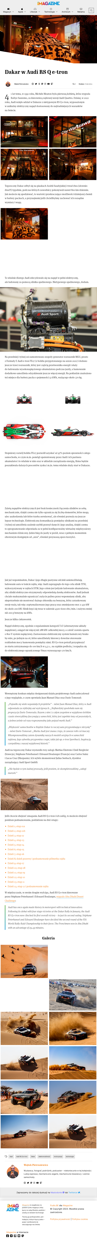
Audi (11, 1156)
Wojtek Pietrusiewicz (21, 84)
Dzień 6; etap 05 (16, 849)
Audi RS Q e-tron (21, 1156)
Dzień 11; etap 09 (16, 872)
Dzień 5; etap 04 (16, 844)
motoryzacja (58, 1156)
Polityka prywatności (60, 1219)
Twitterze (73, 1192)
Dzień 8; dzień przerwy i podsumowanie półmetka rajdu (36, 858)
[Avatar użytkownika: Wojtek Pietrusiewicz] (13, 1171)
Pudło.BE (54, 1205)
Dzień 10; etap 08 (16, 867)
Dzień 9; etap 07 (16, 863)
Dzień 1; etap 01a (16, 826)
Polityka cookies (80, 1219)
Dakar (33, 1156)
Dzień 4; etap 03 (16, 840)
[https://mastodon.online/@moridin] (42, 84)
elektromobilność (44, 1156)
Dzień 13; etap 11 (16, 881)
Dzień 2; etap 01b (16, 830)
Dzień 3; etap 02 (16, 835)
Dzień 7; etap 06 (16, 854)
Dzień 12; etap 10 (16, 877)
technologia (70, 1156)
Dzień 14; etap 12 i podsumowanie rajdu (28, 886)
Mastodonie (57, 1192)
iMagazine (26, 1205)
